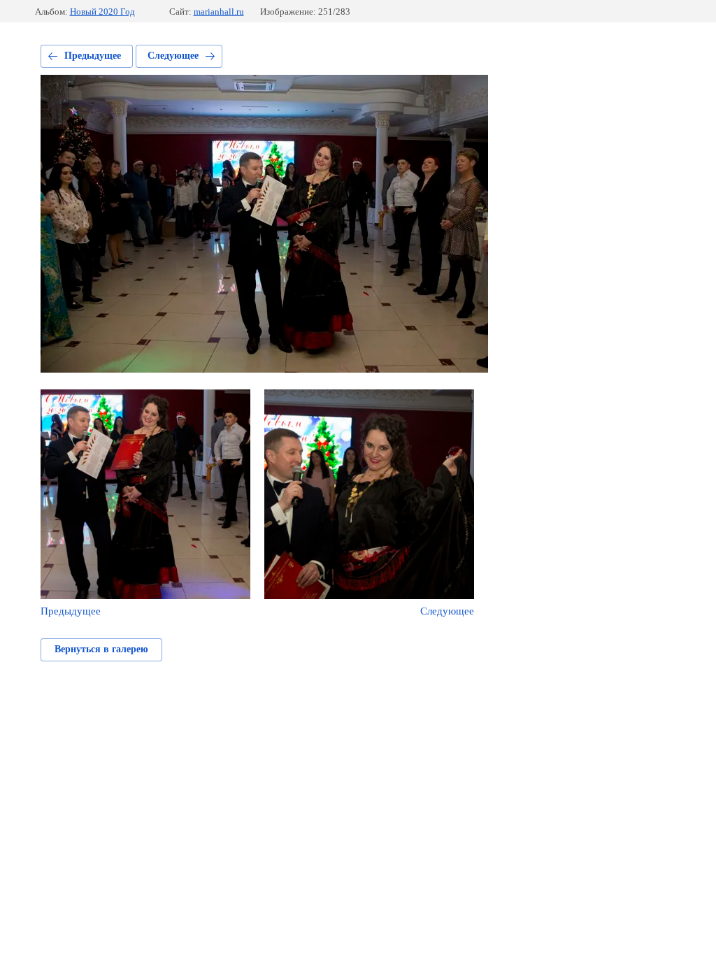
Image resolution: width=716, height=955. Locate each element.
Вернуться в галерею (101, 649)
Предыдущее (92, 55)
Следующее (173, 55)
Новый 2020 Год (102, 11)
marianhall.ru (219, 11)
